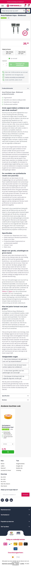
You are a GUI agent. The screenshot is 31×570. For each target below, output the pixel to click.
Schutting (18, 470)
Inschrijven (25, 494)
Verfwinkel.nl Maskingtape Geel (7, 426)
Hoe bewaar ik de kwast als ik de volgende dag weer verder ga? (13, 377)
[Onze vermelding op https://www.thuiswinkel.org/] (12, 533)
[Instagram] (2, 500)
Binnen (2, 463)
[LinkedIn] (11, 500)
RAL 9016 (3, 481)
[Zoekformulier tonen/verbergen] (24, 10)
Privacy (17, 563)
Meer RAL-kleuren (5, 484)
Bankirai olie (19, 468)
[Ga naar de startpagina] (14, 6)
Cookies (22, 563)
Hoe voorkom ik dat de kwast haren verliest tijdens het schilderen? (14, 366)
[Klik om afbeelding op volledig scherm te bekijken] (15, 29)
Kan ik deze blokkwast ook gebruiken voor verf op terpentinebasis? (15, 360)
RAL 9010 (3, 477)
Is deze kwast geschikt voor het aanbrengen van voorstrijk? (13, 372)
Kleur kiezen (4, 486)
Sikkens (4, 291)
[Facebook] (6, 500)
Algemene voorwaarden (8, 563)
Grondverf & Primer (6, 470)
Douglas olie (19, 466)
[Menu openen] (2, 5)
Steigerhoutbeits (20, 463)
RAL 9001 (3, 479)
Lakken (2, 466)
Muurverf (3, 468)
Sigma (10, 291)
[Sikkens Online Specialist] (19, 533)
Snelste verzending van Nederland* (14, 77)
